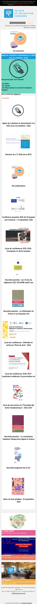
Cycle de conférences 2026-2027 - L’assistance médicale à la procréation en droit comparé (18, 376)
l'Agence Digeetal (26, 603)
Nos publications (18, 186)
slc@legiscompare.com (18, 593)
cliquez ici (17, 94)
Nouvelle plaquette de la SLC (18, 468)
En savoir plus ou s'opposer (21, 4)
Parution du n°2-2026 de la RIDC (18, 154)
